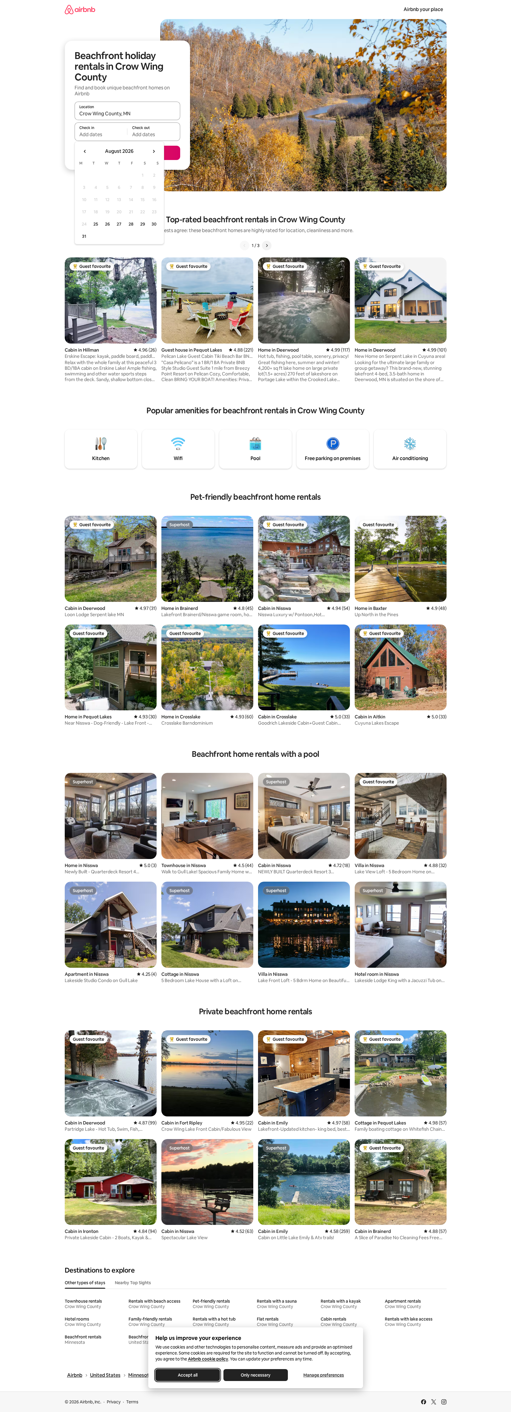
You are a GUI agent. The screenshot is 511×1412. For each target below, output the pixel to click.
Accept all (187, 1375)
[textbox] (101, 134)
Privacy (114, 1402)
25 (95, 224)
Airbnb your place (423, 9)
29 (142, 224)
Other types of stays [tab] (85, 1282)
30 (154, 224)
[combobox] (127, 113)
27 (119, 224)
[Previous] (244, 245)
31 (84, 236)
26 (107, 224)
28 (131, 224)
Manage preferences (323, 1375)
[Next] (266, 245)
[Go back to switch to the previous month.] (85, 151)
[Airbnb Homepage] (80, 9)
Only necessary (256, 1375)
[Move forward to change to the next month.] (153, 151)
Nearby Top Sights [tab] (133, 1282)
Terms (132, 1402)
